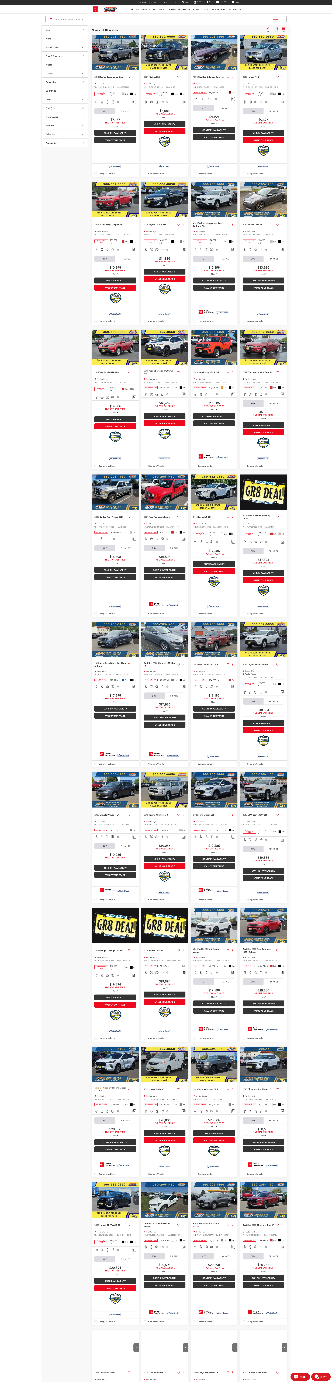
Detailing (172, 9)
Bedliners (182, 9)
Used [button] (154, 9)
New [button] (137, 9)
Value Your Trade (115, 139)
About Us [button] (237, 9)
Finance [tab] (125, 111)
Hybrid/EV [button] (145, 9)
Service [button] (191, 9)
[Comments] (134, 102)
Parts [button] (198, 9)
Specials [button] (161, 9)
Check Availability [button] (164, 123)
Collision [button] (206, 9)
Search (275, 19)
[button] (136, 52)
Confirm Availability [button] (115, 132)
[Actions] (134, 77)
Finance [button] (215, 9)
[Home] (132, 9)
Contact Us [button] (226, 9)
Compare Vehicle (107, 173)
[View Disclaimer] (118, 102)
